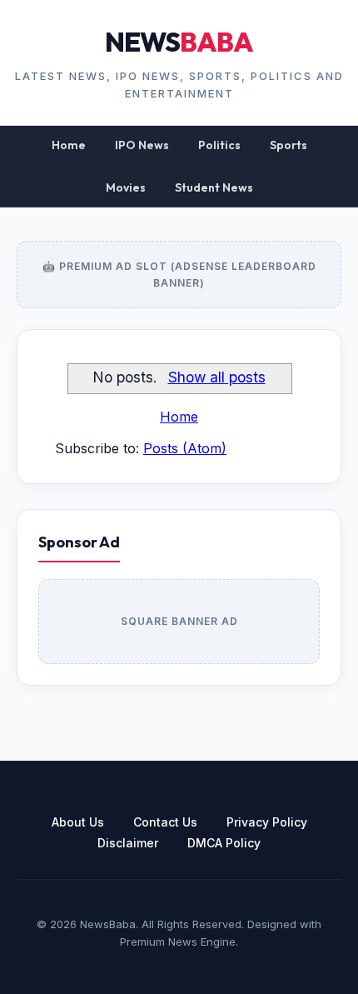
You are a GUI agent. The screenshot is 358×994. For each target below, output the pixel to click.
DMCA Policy (224, 843)
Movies (126, 187)
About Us (78, 822)
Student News (214, 187)
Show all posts (216, 377)
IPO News (142, 144)
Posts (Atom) (184, 448)
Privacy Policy (266, 822)
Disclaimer (127, 843)
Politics (219, 144)
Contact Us (165, 822)
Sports (288, 144)
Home (69, 144)
